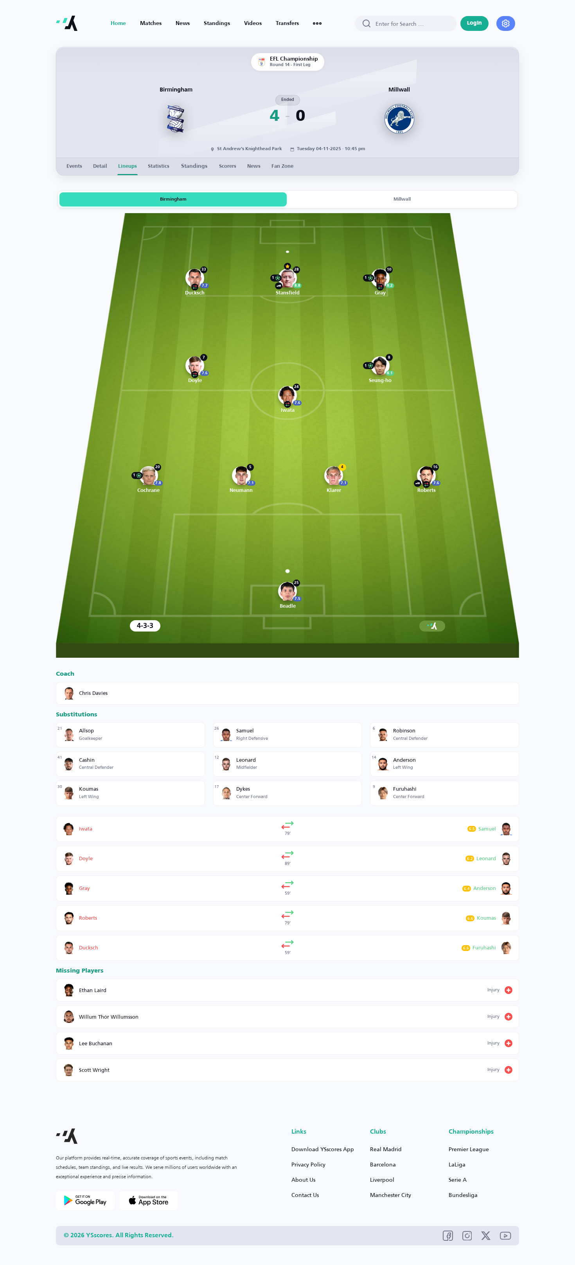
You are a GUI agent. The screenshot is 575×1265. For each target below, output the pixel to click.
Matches (151, 23)
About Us (303, 1179)
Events (74, 166)
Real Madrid (386, 1149)
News (183, 23)
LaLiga (457, 1164)
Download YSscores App (322, 1149)
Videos (253, 23)
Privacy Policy (308, 1164)
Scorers (227, 166)
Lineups (127, 166)
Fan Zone (282, 166)
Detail (100, 166)
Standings (217, 23)
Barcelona (383, 1164)
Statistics (158, 166)
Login (474, 23)
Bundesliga (463, 1195)
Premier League (469, 1149)
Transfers (287, 23)
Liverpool (382, 1179)
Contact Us (305, 1195)
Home (118, 23)
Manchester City (390, 1195)
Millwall (402, 199)
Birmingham (173, 199)
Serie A (458, 1179)
